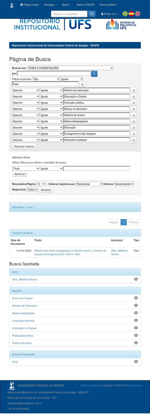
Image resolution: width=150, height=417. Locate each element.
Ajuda (65, 4)
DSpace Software (91, 385)
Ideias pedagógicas (23, 313)
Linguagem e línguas (24, 328)
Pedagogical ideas (22, 335)
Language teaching (23, 320)
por (14, 73)
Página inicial (31, 4)
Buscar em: (19, 68)
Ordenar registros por (61, 184)
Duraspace (135, 385)
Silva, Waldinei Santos (25, 279)
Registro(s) (19, 189)
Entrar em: (110, 14)
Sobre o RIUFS (85, 4)
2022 (15, 362)
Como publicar (108, 4)
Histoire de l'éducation (25, 305)
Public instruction (22, 343)
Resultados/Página (24, 184)
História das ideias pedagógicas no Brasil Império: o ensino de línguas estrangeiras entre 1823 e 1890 (70, 252)
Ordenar (108, 184)
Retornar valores (24, 146)
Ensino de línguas (22, 298)
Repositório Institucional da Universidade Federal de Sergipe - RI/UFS (55, 45)
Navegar (49, 4)
